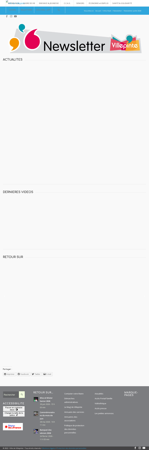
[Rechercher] (58, 10)
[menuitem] (13, 3)
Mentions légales (48, 448)
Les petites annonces (104, 413)
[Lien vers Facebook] (7, 16)
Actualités (99, 393)
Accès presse (101, 408)
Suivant (144, 100)
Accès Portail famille (103, 398)
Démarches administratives (71, 400)
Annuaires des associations (70, 419)
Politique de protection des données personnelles (74, 429)
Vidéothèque (100, 403)
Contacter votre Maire (74, 393)
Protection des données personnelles (71, 448)
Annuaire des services (74, 412)
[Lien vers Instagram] (11, 16)
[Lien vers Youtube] (15, 16)
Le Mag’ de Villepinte (73, 407)
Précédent (5, 100)
